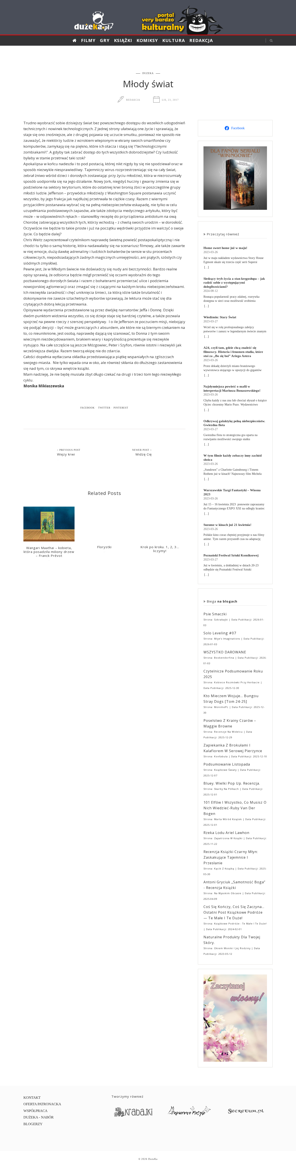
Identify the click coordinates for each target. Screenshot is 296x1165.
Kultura (173, 40)
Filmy (88, 40)
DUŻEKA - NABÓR (38, 1117)
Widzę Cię (143, 454)
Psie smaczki (215, 614)
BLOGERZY (32, 1124)
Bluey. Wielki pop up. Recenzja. (231, 783)
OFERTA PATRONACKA (42, 1104)
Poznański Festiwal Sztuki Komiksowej (231, 555)
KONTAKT (32, 1098)
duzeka (148, 73)
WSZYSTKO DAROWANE (224, 652)
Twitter (104, 407)
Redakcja (201, 40)
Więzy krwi (66, 454)
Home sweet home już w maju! (225, 248)
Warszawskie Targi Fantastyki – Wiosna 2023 (232, 492)
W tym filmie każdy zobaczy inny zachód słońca (232, 457)
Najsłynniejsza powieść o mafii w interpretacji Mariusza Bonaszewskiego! (231, 388)
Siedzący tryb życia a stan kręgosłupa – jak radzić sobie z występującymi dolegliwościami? (234, 283)
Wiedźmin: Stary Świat (219, 317)
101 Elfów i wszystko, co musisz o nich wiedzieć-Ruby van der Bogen (235, 808)
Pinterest (121, 407)
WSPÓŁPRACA (35, 1111)
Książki (123, 40)
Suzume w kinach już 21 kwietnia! (227, 525)
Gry (105, 40)
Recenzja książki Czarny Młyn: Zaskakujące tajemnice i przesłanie (230, 857)
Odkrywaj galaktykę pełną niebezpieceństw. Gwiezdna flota (234, 423)
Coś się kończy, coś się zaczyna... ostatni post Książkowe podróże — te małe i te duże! (233, 912)
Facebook (87, 407)
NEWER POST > (142, 450)
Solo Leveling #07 (219, 633)
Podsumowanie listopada (226, 764)
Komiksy (147, 40)
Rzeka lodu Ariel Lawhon (226, 832)
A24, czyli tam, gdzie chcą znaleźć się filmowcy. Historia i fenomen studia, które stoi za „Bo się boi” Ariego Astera (233, 352)
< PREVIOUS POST (68, 450)
